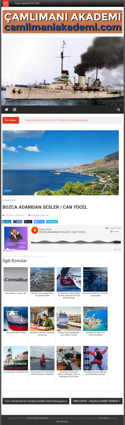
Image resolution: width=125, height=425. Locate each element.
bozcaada (35, 215)
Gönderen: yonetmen (14, 215)
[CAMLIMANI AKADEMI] (6, 110)
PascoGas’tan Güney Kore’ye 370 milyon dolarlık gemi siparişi (56, 120)
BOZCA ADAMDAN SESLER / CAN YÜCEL (30, 256)
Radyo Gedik (7, 256)
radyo (43, 215)
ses (47, 215)
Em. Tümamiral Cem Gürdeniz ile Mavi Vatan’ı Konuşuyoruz (37, 401)
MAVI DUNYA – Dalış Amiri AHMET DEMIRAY (96, 401)
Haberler (7, 191)
